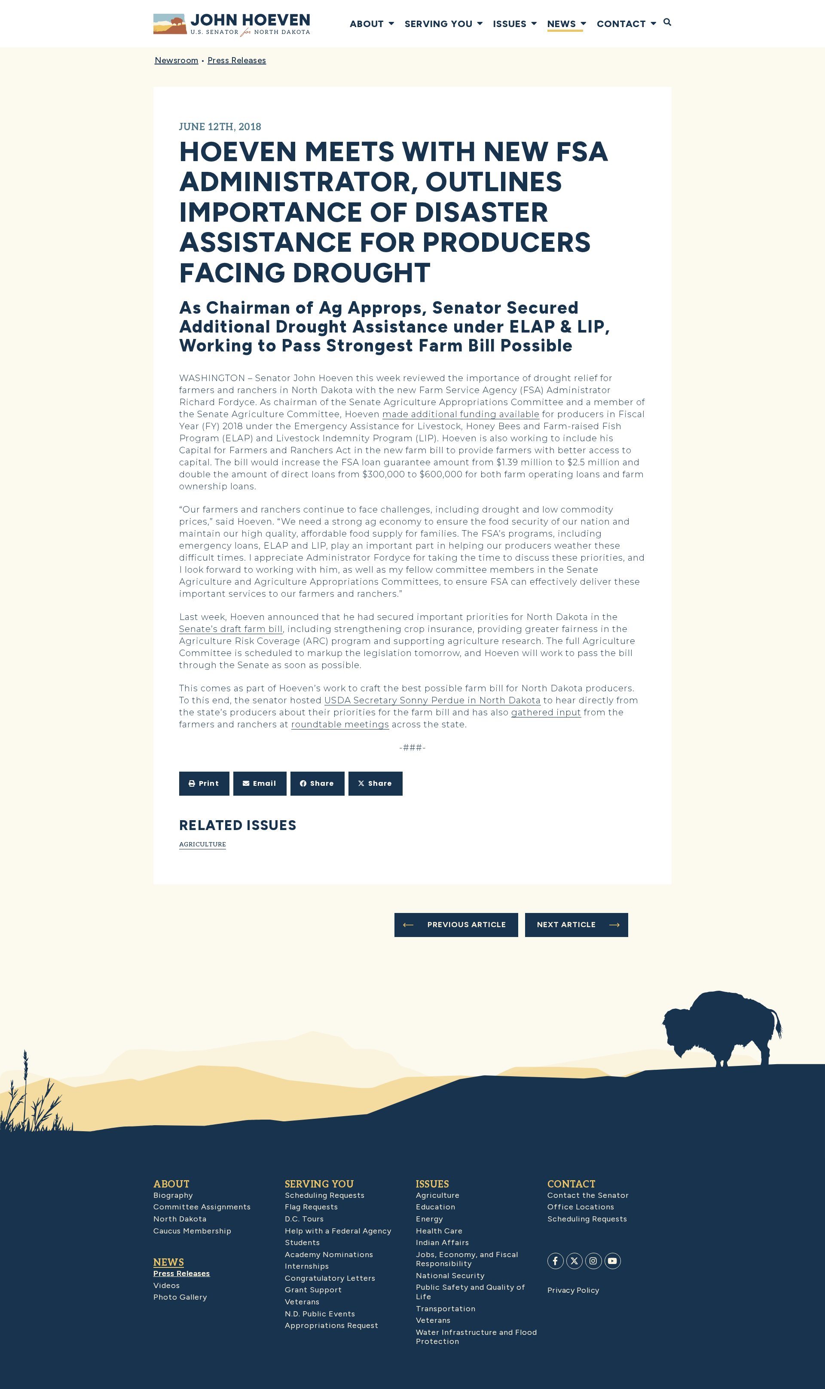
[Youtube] (613, 1261)
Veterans (302, 1302)
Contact (621, 23)
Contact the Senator (588, 1195)
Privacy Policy (573, 1290)
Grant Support (313, 1289)
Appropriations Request (332, 1325)
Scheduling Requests (325, 1195)
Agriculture (202, 844)
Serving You (439, 23)
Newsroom (177, 60)
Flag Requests (311, 1207)
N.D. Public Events (320, 1314)
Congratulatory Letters (330, 1278)
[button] (204, 784)
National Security (450, 1275)
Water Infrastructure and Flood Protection (476, 1337)
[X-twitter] (574, 1261)
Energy (429, 1219)
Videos (166, 1285)
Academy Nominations (329, 1254)
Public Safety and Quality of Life (471, 1291)
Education (435, 1207)
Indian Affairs (442, 1242)
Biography (173, 1195)
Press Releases (237, 60)
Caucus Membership (192, 1231)
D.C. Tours (304, 1219)
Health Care (439, 1231)
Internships (307, 1266)
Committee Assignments (202, 1207)
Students (302, 1242)
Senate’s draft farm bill (231, 629)
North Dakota (180, 1219)
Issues (510, 23)
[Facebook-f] (555, 1261)
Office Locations (580, 1207)
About (367, 23)
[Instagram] (593, 1261)
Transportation (446, 1308)
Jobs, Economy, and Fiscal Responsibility (467, 1259)
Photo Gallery (180, 1297)
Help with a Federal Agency (338, 1231)
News (561, 23)
